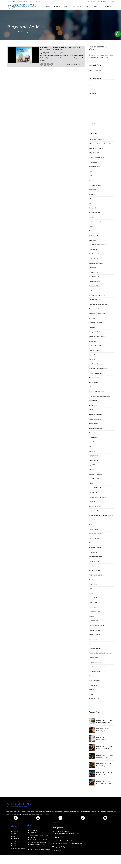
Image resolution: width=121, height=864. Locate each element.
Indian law (92, 387)
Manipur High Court (95, 506)
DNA (90, 290)
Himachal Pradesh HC (95, 373)
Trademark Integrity (95, 662)
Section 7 (91, 593)
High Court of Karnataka (96, 364)
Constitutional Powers (95, 254)
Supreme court (93, 644)
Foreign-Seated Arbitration (97, 336)
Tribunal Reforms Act (95, 671)
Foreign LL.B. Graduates (96, 332)
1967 (90, 171)
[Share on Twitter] (45, 64)
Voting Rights (93, 685)
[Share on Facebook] (41, 64)
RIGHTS (91, 579)
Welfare (91, 689)
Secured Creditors (94, 598)
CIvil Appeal (92, 240)
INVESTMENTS (93, 405)
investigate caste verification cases (99, 396)
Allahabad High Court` (95, 185)
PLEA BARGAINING (95, 547)
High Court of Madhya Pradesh (98, 368)
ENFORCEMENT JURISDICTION (98, 304)
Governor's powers (94, 350)
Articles (91, 199)
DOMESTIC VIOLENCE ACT (97, 295)
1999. (90, 176)
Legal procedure (93, 455)
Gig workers (92, 341)
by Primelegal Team (59, 53)
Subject (91, 86)
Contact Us (96, 6)
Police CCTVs (93, 552)
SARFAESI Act (93, 584)
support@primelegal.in (61, 847)
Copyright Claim (93, 258)
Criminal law (92, 267)
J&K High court (93, 410)
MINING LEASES (94, 511)
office (90, 524)
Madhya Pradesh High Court (97, 497)
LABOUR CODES (94, 437)
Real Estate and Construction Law (40, 849)
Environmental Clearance (96, 309)
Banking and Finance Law (37, 844)
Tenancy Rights (93, 657)
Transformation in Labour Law (98, 667)
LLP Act (91, 483)
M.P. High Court (93, 492)
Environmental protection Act (97, 313)
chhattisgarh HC (94, 235)
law (90, 446)
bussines (91, 217)
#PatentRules (93, 162)
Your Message (93, 93)
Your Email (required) (95, 78)
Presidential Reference (95, 556)
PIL (90, 543)
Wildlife (91, 694)
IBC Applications (94, 377)
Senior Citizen (93, 602)
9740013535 (58, 850)
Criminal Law (33, 830)
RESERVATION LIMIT (95, 575)
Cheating (91, 226)
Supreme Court (93, 639)
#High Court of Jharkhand (96, 153)
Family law (92, 327)
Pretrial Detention (94, 561)
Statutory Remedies (95, 630)
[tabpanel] (23, 55)
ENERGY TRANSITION (95, 299)
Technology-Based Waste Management (100, 653)
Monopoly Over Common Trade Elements (101, 515)
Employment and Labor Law (38, 842)
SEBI (90, 589)
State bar (91, 616)
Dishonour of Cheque (95, 286)
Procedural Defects (94, 570)
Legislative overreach (95, 474)
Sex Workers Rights (95, 611)
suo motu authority (94, 634)
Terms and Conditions (19, 848)
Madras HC (92, 501)
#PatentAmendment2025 (96, 157)
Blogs (86, 6)
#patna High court (94, 166)
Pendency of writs (94, 538)
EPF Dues (92, 318)
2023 (90, 180)
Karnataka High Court (95, 428)
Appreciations (93, 189)
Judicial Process (93, 423)
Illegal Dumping (93, 382)
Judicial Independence (95, 419)
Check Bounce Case (94, 231)
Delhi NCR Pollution (95, 281)
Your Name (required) (95, 70)
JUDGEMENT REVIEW (95, 414)
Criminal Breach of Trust (96, 263)
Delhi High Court (94, 277)
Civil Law (32, 837)
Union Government (94, 680)
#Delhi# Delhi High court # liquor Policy (100, 144)
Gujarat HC (92, 355)
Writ (90, 703)
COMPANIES (93, 249)
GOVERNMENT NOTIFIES (97, 345)
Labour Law (92, 442)
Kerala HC (92, 433)
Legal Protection (94, 460)
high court (92, 359)
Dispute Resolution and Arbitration (40, 840)
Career (15, 843)
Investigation (93, 400)
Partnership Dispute (95, 533)
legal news (92, 451)
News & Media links (94, 520)
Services (66, 6)
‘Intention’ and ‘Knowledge (96, 139)
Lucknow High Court (95, 488)
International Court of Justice (97, 391)
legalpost (91, 469)
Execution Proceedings (95, 322)
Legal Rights (92, 465)
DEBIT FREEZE (93, 272)
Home (48, 6)
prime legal (92, 566)
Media (14, 846)
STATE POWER (93, 621)
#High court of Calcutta (96, 148)
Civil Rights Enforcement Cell (97, 244)
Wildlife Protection (94, 699)
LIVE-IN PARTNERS (95, 478)
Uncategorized (93, 676)
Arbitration (92, 194)
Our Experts (77, 6)
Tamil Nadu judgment (95, 648)
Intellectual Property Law (37, 847)
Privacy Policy (17, 841)
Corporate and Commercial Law (39, 835)
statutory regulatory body (96, 625)
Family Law (33, 832)
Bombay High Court (94, 212)
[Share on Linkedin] (48, 64)
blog (90, 203)
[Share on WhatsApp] (51, 64)
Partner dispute (93, 529)
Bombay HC (92, 208)
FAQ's (14, 834)
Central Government (95, 222)
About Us (57, 6)
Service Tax (92, 607)
